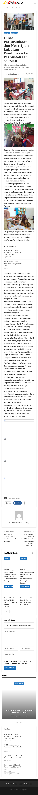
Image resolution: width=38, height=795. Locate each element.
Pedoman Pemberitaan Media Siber (19, 784)
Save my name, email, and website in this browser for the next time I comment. (17, 662)
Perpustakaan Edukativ (14, 498)
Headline (7, 33)
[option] (19, 700)
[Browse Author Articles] (19, 515)
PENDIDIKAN (14, 33)
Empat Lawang (9, 586)
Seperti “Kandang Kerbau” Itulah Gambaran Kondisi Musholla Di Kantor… (18, 711)
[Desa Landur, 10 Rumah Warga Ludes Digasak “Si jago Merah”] (27, 590)
